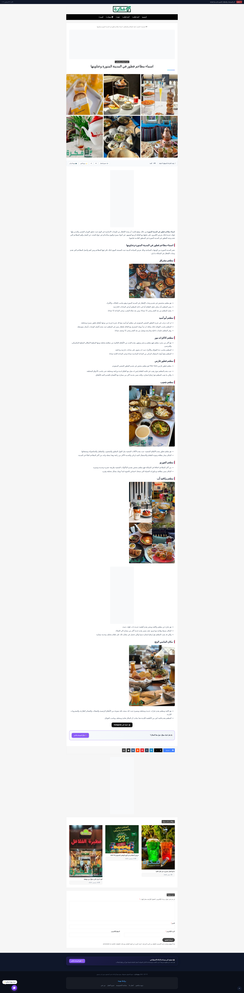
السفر (138, 26)
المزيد (101, 17)
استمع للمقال (104, 163)
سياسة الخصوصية (121, 985)
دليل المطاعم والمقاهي (129, 26)
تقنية (118, 17)
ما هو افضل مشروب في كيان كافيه (165, 871)
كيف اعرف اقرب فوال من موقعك (93, 879)
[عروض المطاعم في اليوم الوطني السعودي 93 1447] (122, 839)
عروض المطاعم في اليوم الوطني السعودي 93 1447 (124, 855)
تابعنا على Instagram (122, 725)
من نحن (103, 985)
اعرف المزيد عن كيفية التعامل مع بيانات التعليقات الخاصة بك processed (122, 944)
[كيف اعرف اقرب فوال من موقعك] (85, 851)
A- (91, 163)
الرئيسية (144, 17)
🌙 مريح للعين (83, 163)
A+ (96, 163)
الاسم (173, 923)
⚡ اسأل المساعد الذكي (80, 735)
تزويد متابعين (139, 985)
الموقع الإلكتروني (115, 931)
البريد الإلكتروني (170, 931)
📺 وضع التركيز (73, 163)
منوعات (109, 17)
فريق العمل (110, 985)
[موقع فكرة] (122, 9)
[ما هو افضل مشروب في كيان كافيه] (158, 847)
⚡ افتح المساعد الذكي (77, 961)
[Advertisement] (122, 44)
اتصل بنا (131, 985)
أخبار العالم (136, 17)
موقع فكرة (137, 974)
